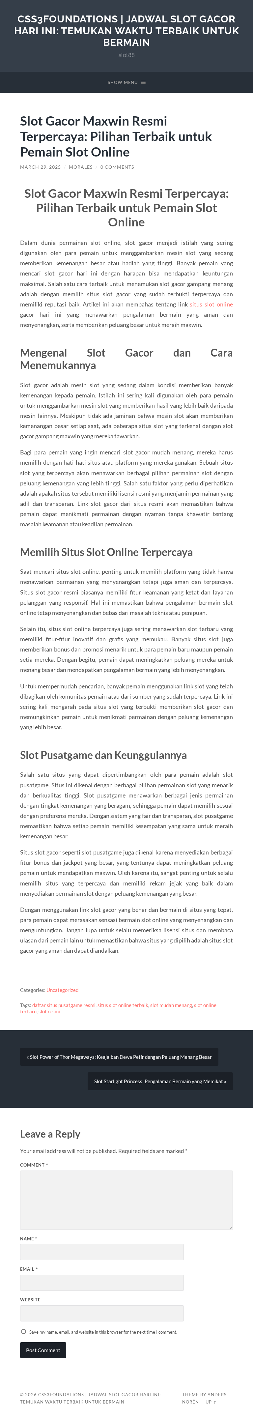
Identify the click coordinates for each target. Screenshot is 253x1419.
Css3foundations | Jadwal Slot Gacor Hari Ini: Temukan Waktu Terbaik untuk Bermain (126, 30)
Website (30, 1299)
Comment (34, 1165)
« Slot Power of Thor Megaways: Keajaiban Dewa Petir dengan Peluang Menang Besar (119, 1057)
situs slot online (211, 304)
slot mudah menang (171, 1005)
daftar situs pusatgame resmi (64, 1005)
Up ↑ (211, 1402)
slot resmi (49, 1011)
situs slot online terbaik (123, 1005)
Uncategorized (62, 990)
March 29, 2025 (40, 167)
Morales (81, 167)
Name (28, 1238)
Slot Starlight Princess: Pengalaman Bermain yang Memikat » (160, 1081)
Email (29, 1269)
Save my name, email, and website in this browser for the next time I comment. (103, 1332)
